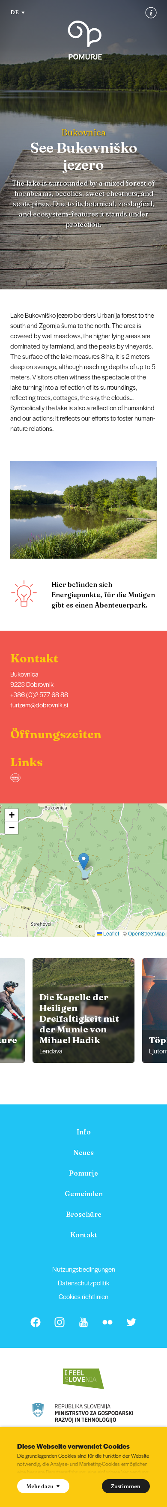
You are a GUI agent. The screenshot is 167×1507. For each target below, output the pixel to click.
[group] (83, 1010)
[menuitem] (83, 1132)
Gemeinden (84, 1193)
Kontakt (83, 1234)
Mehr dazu (40, 1486)
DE (14, 12)
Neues (83, 1152)
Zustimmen (125, 1486)
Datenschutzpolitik (83, 1282)
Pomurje (83, 1173)
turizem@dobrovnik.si (39, 704)
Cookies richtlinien (83, 1296)
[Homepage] (85, 40)
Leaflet (110, 933)
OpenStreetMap (146, 933)
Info (84, 1132)
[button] (161, 509)
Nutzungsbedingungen (83, 1268)
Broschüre (83, 1214)
